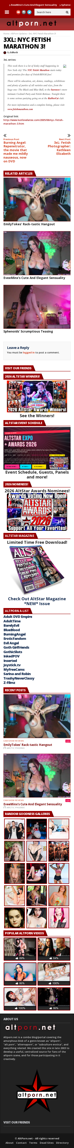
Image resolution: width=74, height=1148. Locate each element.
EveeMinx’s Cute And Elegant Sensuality (34, 278)
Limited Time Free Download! (37, 542)
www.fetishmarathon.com (20, 109)
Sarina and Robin (17, 673)
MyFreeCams (13, 669)
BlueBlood (11, 630)
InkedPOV (11, 656)
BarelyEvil (11, 625)
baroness (55, 89)
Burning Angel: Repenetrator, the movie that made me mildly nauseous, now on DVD (15, 150)
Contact (21, 1142)
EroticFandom (14, 638)
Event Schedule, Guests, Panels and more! (37, 474)
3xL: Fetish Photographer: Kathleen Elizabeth (59, 147)
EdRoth (14, 52)
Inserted (10, 660)
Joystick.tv (11, 665)
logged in (29, 352)
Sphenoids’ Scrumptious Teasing (28, 331)
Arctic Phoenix (16, 748)
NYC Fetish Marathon (39, 70)
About (10, 1142)
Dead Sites (47, 1142)
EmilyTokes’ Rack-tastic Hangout (29, 224)
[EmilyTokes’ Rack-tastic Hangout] (37, 199)
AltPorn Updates (19, 33)
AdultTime (11, 621)
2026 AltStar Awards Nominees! (37, 491)
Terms (33, 1142)
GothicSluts (12, 651)
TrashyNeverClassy (18, 678)
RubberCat (53, 98)
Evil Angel (11, 643)
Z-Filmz (9, 682)
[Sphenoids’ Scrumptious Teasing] (37, 307)
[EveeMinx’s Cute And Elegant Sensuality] (37, 253)
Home (6, 33)
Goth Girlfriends (16, 647)
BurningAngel (14, 634)
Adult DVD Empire (17, 616)
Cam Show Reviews (13, 741)
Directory (62, 1142)
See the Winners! (37, 415)
